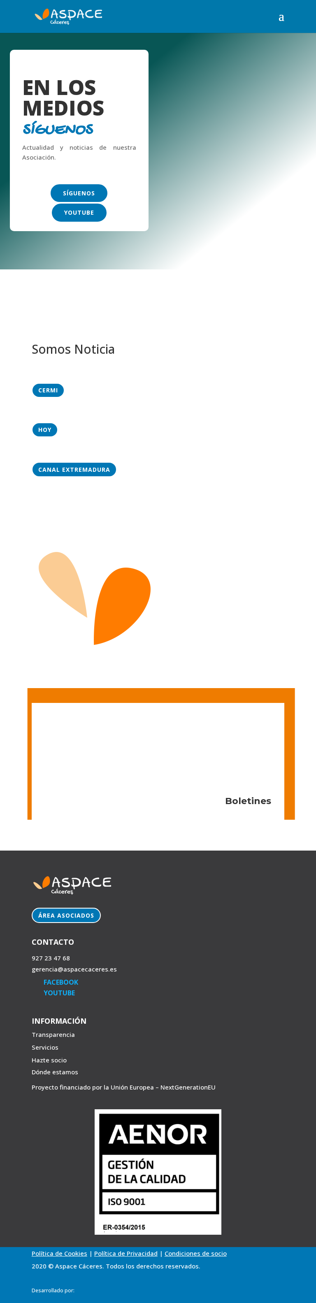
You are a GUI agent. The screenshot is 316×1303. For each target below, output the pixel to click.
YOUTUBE (59, 992)
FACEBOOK (61, 982)
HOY (44, 430)
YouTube (79, 212)
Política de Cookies (59, 1253)
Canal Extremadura (74, 469)
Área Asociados (66, 915)
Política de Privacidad (126, 1253)
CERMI (48, 390)
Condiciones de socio (196, 1253)
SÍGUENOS (79, 193)
